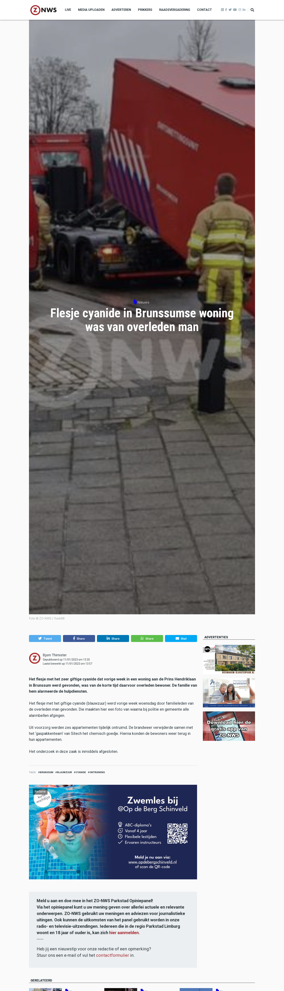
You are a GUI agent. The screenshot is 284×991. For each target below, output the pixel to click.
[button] (45, 638)
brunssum (46, 772)
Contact (204, 10)
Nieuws (143, 302)
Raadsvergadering (174, 10)
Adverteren (121, 10)
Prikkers (145, 10)
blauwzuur (64, 772)
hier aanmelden (124, 932)
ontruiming (97, 772)
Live (68, 10)
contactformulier (112, 955)
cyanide (81, 772)
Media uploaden (91, 10)
